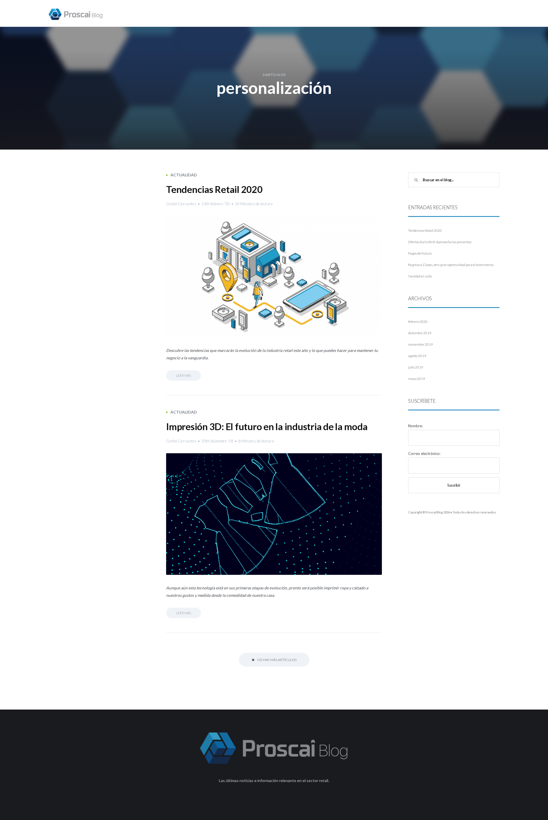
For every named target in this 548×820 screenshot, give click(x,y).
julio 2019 (415, 367)
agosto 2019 (417, 356)
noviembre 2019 (420, 344)
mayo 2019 (416, 378)
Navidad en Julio (420, 276)
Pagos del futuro (420, 253)
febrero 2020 (418, 321)
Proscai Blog (434, 512)
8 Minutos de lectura (256, 440)
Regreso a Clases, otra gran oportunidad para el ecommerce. (451, 265)
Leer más (183, 375)
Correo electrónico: (424, 453)
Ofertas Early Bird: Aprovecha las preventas (440, 242)
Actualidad (183, 174)
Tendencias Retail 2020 (214, 189)
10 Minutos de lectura (254, 203)
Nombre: (415, 426)
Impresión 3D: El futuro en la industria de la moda (267, 426)
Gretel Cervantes (181, 203)
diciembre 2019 (419, 333)
